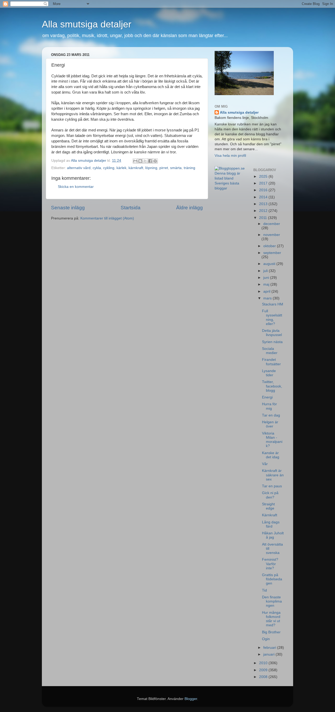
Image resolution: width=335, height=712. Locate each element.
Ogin (266, 639)
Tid (264, 590)
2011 (263, 218)
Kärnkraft (269, 515)
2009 (264, 670)
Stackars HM (272, 304)
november (271, 235)
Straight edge (268, 506)
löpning (151, 168)
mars (268, 298)
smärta (176, 168)
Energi (267, 397)
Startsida (131, 207)
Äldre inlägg (189, 207)
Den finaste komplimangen (272, 601)
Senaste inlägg (68, 207)
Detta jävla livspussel (272, 333)
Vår (265, 464)
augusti (269, 264)
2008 (264, 677)
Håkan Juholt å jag (273, 535)
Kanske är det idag (270, 455)
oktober (270, 246)
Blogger (191, 699)
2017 (264, 183)
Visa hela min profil (230, 156)
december (271, 224)
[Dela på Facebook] (150, 161)
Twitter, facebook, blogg (272, 386)
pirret (163, 168)
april (267, 291)
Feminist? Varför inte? (270, 564)
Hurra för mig (269, 406)
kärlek (121, 168)
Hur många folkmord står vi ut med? (271, 619)
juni (266, 278)
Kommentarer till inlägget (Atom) (107, 218)
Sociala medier (269, 351)
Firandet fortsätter (271, 362)
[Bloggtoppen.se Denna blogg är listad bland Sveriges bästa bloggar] (230, 188)
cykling (108, 168)
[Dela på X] (145, 161)
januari (269, 654)
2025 (264, 176)
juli (266, 271)
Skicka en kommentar (76, 187)
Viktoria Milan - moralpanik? (272, 439)
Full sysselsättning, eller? (272, 317)
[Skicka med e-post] (135, 161)
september (272, 253)
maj (266, 284)
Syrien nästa (272, 342)
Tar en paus (272, 486)
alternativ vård (79, 168)
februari (270, 648)
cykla (97, 168)
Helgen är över (270, 424)
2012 (264, 211)
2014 (264, 197)
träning (189, 168)
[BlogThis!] (140, 161)
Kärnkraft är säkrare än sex (273, 475)
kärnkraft (136, 168)
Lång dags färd (271, 524)
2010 (264, 663)
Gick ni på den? (270, 495)
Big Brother (271, 632)
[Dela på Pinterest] (155, 161)
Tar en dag (271, 415)
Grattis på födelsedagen (272, 579)
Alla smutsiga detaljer (86, 24)
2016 (264, 190)
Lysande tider (269, 373)
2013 (264, 204)
